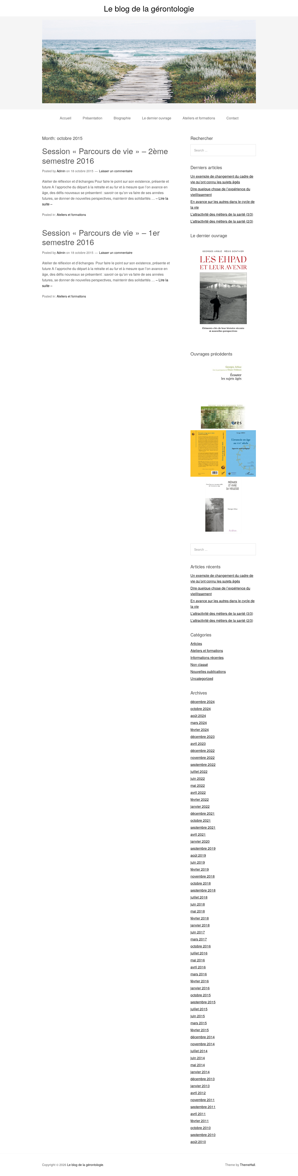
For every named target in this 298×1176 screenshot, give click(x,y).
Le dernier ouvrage (156, 117)
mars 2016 (198, 974)
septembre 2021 (203, 827)
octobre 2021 (200, 820)
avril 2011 (198, 1113)
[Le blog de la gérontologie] (149, 99)
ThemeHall (247, 1164)
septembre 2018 (203, 890)
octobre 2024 (200, 708)
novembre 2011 (202, 1099)
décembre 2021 (202, 813)
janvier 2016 (200, 987)
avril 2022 (198, 792)
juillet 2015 (198, 1008)
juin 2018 (197, 904)
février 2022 (199, 799)
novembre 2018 (202, 876)
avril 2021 (198, 834)
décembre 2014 (202, 1036)
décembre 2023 (202, 736)
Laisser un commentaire (115, 171)
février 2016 (199, 980)
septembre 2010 (203, 1134)
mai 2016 (197, 960)
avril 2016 (198, 967)
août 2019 (198, 855)
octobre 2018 (200, 883)
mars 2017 (198, 939)
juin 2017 (197, 932)
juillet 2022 (198, 771)
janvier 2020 (200, 841)
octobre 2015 (200, 994)
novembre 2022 (202, 757)
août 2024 (198, 715)
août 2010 (198, 1141)
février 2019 (199, 869)
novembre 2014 (202, 1043)
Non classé (199, 664)
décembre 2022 (202, 750)
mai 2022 (197, 785)
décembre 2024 (202, 701)
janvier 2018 (200, 925)
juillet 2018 (198, 897)
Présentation (92, 117)
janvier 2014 (200, 1071)
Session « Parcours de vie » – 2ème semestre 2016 (105, 155)
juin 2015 (197, 1015)
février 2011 (199, 1120)
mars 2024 (198, 722)
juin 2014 (197, 1057)
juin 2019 (197, 862)
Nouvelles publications (208, 671)
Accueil (65, 117)
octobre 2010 (200, 1127)
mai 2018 (197, 911)
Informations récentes (207, 657)
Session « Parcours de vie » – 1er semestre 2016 (101, 237)
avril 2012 (198, 1092)
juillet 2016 (198, 953)
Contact (232, 117)
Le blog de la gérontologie (149, 8)
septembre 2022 (203, 764)
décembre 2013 (202, 1078)
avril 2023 (198, 743)
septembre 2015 (203, 1001)
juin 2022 (197, 778)
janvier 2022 (200, 806)
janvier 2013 (200, 1085)
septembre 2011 (203, 1106)
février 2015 (199, 1029)
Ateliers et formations (199, 117)
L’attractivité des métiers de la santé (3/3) (221, 214)
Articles (196, 643)
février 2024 (199, 729)
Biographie (122, 117)
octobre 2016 (200, 946)
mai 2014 (197, 1064)
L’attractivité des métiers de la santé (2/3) (221, 221)
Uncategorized (201, 678)
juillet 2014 (198, 1050)
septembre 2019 (203, 848)
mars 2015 (198, 1022)
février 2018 (199, 918)
